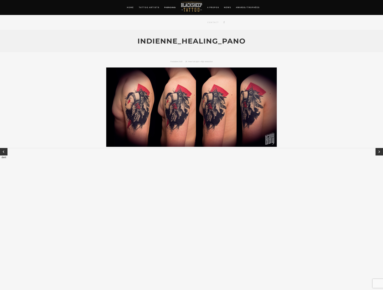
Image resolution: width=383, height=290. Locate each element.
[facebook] (224, 22)
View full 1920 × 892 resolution (200, 61)
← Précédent (4, 151)
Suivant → (379, 151)
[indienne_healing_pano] (191, 107)
